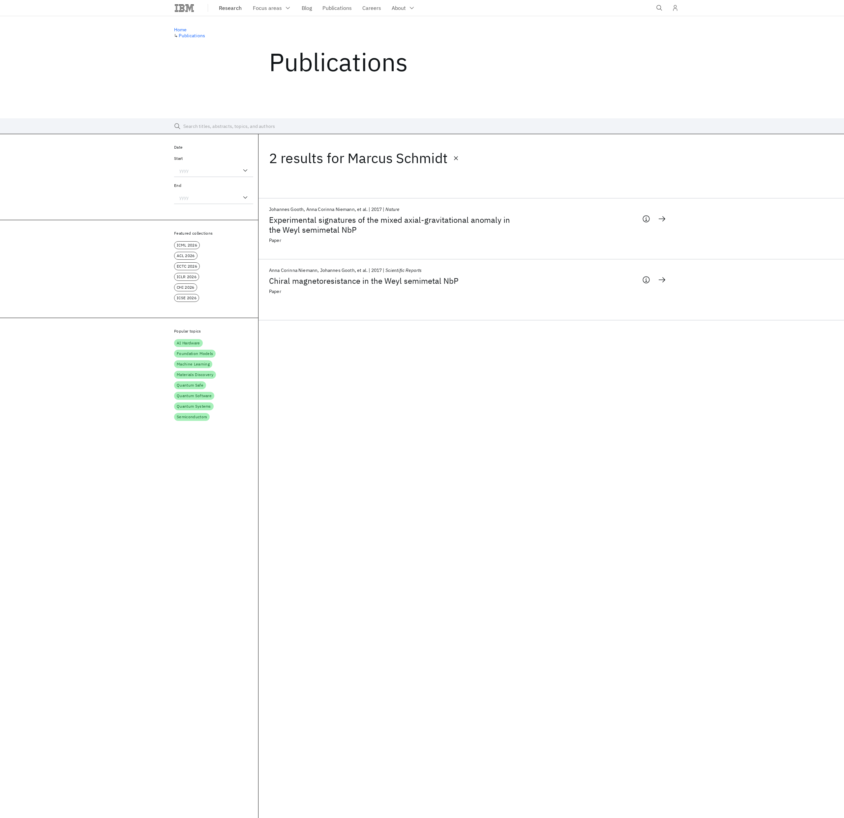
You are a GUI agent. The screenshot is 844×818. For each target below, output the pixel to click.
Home (180, 30)
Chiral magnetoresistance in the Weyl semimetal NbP (364, 281)
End (177, 185)
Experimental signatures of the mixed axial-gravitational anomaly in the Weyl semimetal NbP (389, 225)
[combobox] (213, 170)
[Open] (245, 170)
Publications (192, 36)
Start (178, 158)
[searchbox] (422, 126)
